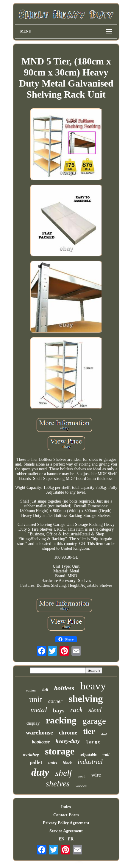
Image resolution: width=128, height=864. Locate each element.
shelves (58, 783)
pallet (36, 762)
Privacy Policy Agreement (66, 823)
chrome (68, 732)
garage (94, 721)
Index (66, 807)
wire (96, 775)
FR (71, 839)
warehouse (39, 732)
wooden (81, 786)
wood (81, 776)
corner (55, 701)
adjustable (88, 754)
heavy (93, 686)
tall (45, 689)
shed (104, 734)
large (93, 742)
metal (38, 710)
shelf (63, 773)
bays (58, 710)
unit (35, 699)
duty (40, 772)
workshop (31, 754)
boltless (64, 688)
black (67, 763)
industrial (90, 761)
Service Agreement (66, 831)
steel (95, 710)
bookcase (41, 741)
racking (61, 720)
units (52, 763)
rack (76, 710)
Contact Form (66, 815)
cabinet (31, 690)
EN (61, 839)
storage (59, 751)
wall (106, 754)
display (33, 723)
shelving (85, 698)
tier (89, 731)
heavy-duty (68, 741)
